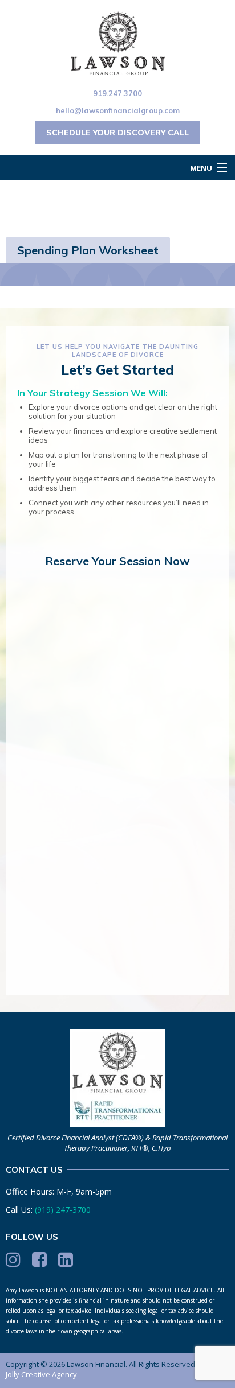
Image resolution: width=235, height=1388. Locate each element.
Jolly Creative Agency (41, 1374)
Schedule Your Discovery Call (117, 132)
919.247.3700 (117, 93)
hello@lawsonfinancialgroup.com (118, 110)
